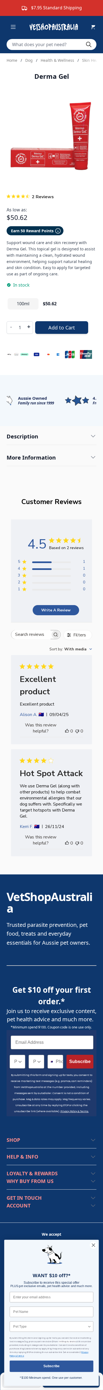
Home (12, 60)
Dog (29, 60)
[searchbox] (31, 634)
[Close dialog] (93, 1245)
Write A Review (56, 610)
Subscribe (80, 1061)
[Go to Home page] (54, 27)
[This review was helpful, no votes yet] (67, 731)
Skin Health (92, 60)
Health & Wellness (57, 60)
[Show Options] (20, 1061)
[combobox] (70, 649)
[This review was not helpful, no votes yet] (77, 731)
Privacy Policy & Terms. (74, 1111)
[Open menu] (13, 26)
